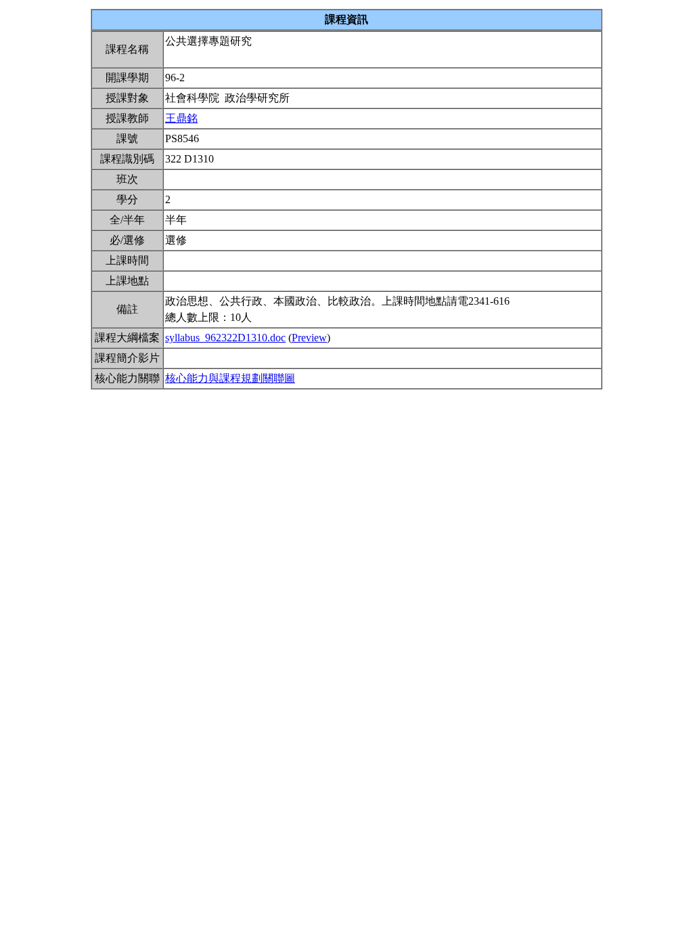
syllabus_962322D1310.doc (225, 337)
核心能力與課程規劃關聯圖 (230, 378)
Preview (309, 337)
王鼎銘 (181, 118)
